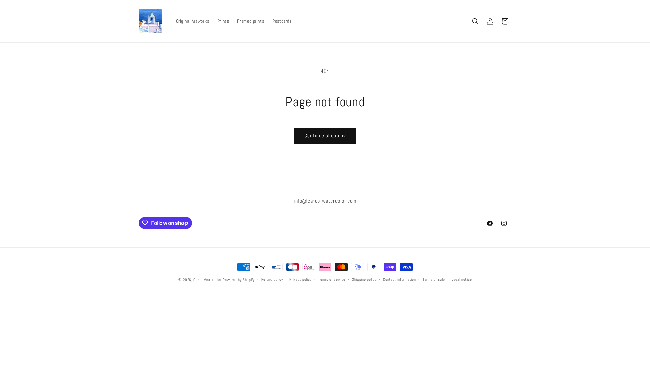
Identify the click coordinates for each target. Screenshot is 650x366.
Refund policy (272, 279)
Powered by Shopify (239, 279)
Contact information (399, 279)
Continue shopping (325, 135)
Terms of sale (433, 279)
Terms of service (331, 279)
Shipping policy (364, 279)
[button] (475, 21)
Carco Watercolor (207, 279)
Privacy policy (300, 279)
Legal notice (462, 279)
